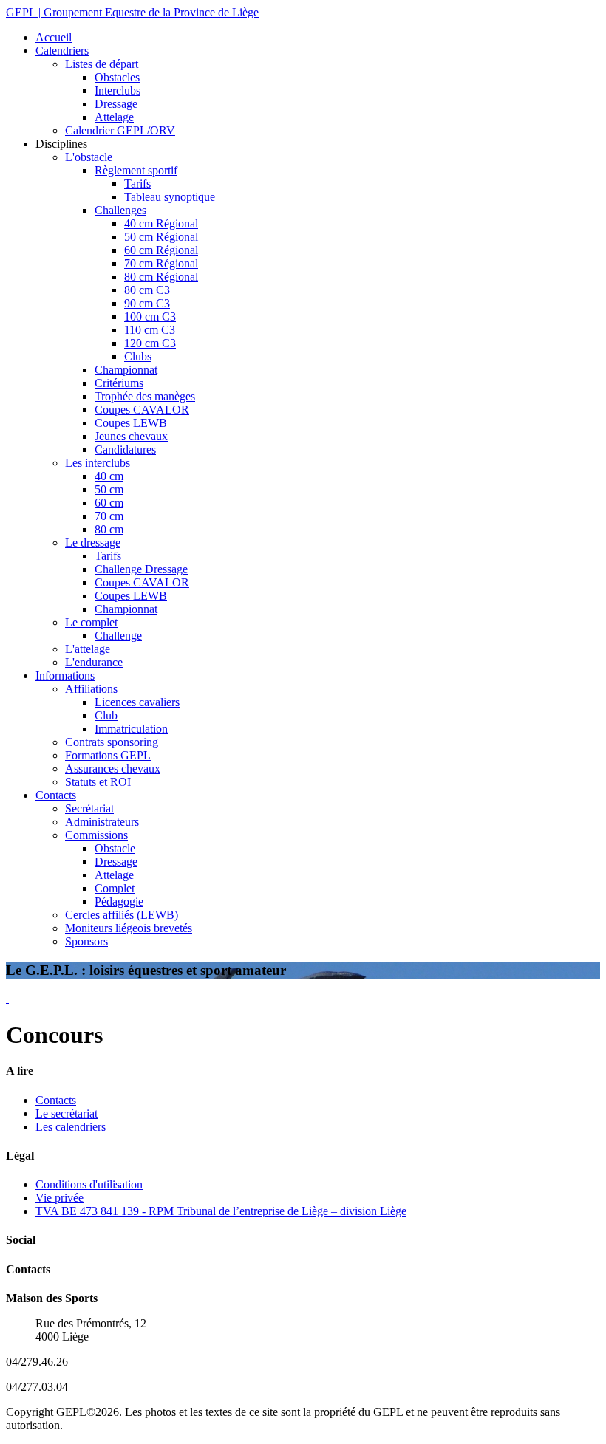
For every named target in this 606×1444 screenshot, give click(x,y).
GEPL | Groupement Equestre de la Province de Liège (132, 12)
